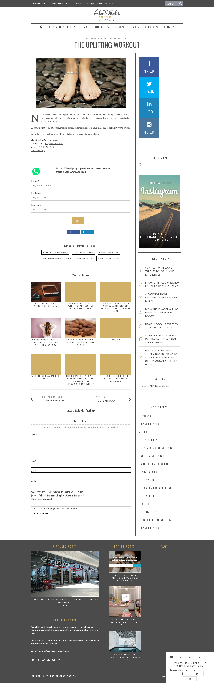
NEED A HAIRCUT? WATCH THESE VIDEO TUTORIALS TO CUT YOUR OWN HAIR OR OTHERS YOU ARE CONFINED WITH (161, 357)
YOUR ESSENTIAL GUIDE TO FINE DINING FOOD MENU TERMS (190, 664)
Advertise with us (61, 3)
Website (33, 481)
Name (33, 461)
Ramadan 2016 (84, 258)
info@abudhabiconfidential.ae (104, 3)
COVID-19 (145, 416)
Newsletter (39, 3)
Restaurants (148, 472)
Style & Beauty (129, 27)
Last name (36, 205)
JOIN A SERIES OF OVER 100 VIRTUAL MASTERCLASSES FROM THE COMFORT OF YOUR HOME (115, 307)
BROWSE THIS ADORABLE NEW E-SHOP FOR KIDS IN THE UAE (125, 622)
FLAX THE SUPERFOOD (55, 398)
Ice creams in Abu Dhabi (156, 488)
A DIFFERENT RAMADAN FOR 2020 (45, 377)
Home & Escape (103, 27)
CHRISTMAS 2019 (83, 252)
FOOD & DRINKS (58, 27)
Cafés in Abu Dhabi (152, 456)
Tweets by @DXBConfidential (154, 385)
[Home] (41, 27)
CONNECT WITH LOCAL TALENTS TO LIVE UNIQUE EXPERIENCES (159, 271)
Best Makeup (147, 512)
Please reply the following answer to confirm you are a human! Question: (58, 493)
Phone (34, 181)
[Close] (171, 657)
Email (33, 471)
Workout (103, 38)
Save (78, 220)
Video (79, 3)
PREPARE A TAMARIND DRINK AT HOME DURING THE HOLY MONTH (80, 342)
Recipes (144, 504)
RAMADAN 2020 (149, 424)
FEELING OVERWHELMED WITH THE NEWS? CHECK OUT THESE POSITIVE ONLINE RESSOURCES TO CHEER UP (81, 380)
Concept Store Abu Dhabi (157, 520)
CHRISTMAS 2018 (109, 252)
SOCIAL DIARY (165, 27)
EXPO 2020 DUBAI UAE (55, 252)
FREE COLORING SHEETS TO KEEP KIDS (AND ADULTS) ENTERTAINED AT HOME (80, 306)
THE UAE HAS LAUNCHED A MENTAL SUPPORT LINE (46, 304)
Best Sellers (148, 496)
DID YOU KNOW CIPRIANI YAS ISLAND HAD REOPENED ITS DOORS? (161, 312)
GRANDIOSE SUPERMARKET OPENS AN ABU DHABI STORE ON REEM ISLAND (161, 339)
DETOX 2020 (147, 480)
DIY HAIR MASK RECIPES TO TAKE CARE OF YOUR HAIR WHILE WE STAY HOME (45, 342)
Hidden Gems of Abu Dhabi (57, 258)
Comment (34, 434)
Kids (148, 27)
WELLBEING (80, 27)
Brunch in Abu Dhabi (108, 258)
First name (36, 193)
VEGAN (143, 432)
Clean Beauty (148, 440)
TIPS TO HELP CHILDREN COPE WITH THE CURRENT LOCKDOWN (116, 378)
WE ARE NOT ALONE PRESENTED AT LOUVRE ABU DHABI (161, 297)
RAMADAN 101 (115, 339)
